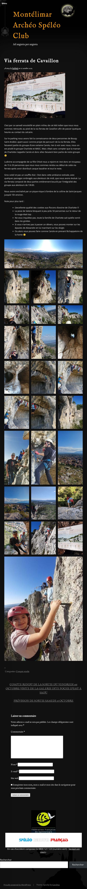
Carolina (55, 885)
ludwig (15, 68)
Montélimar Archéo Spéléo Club (37, 25)
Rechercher (6, 859)
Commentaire (18, 732)
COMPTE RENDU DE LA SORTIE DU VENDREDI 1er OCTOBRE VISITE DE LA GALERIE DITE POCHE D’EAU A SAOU (43, 688)
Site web (14, 778)
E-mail (15, 771)
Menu (4, 3)
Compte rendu (22, 671)
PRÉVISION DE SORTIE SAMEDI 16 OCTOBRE (43, 701)
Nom (14, 764)
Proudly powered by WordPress (17, 885)
